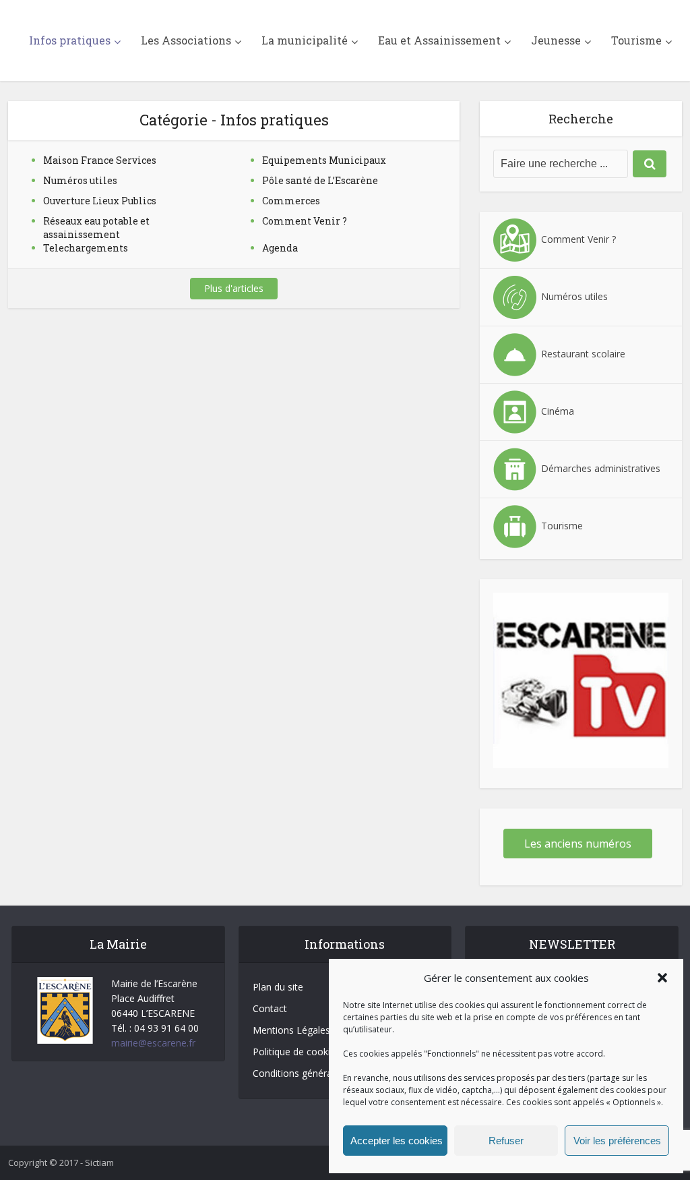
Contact (270, 1008)
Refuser (506, 1140)
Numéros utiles (80, 180)
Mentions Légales (291, 1030)
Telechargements (85, 247)
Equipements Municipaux (324, 160)
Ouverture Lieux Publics (99, 200)
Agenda (280, 247)
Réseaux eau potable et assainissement (96, 227)
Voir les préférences (617, 1140)
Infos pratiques (70, 40)
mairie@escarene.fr (153, 1042)
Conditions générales (298, 1073)
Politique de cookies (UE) (307, 1051)
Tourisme (636, 40)
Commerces (291, 200)
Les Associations (186, 40)
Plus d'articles (233, 288)
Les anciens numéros (577, 843)
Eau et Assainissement (439, 40)
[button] (662, 977)
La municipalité (304, 40)
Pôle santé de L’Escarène (320, 180)
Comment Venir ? (304, 220)
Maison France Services (99, 160)
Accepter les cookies (396, 1140)
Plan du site (278, 986)
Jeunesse (556, 40)
